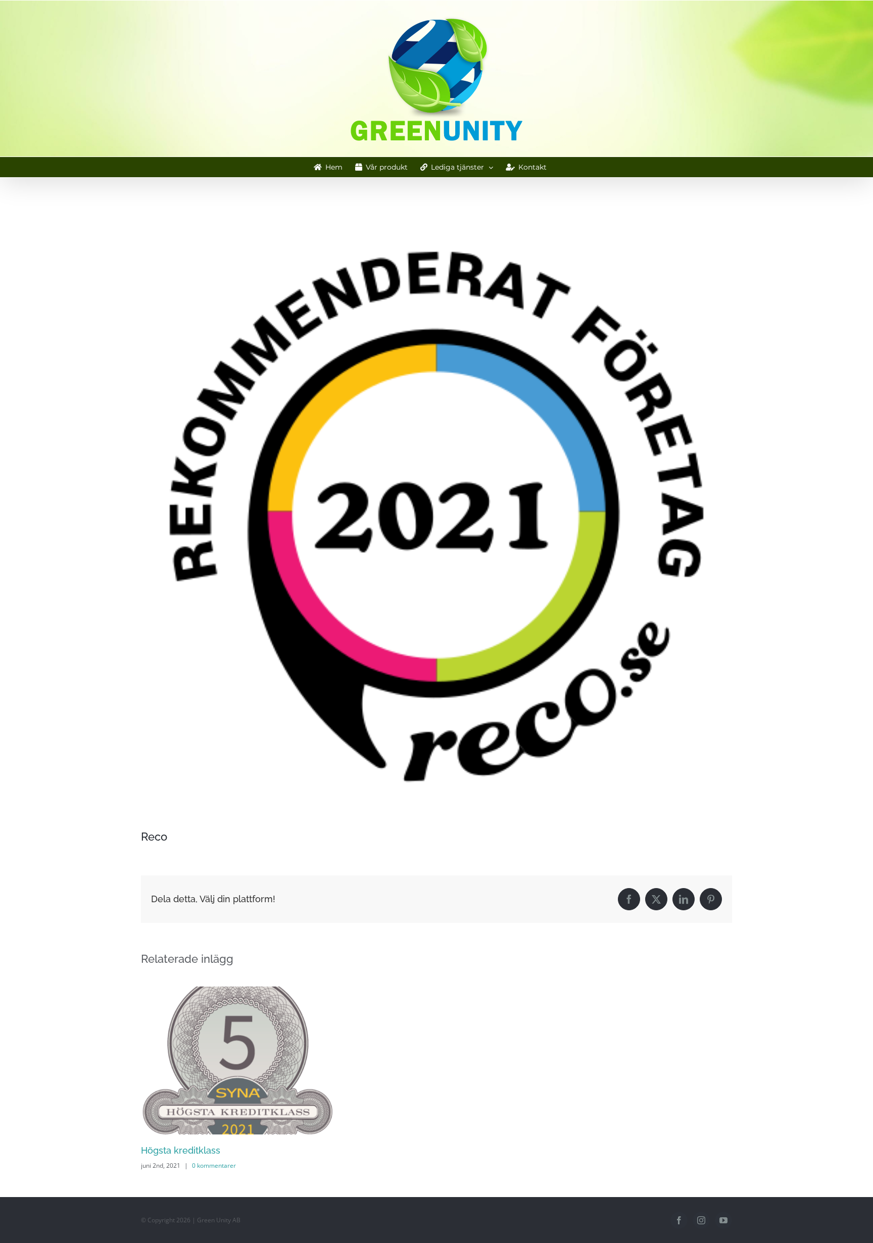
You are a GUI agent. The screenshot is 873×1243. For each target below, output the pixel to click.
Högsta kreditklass (180, 1150)
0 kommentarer (214, 1165)
